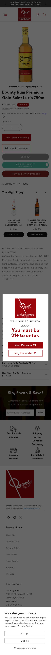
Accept (24, 633)
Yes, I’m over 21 (25, 345)
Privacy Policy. (24, 626)
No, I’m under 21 (25, 353)
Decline (25, 640)
